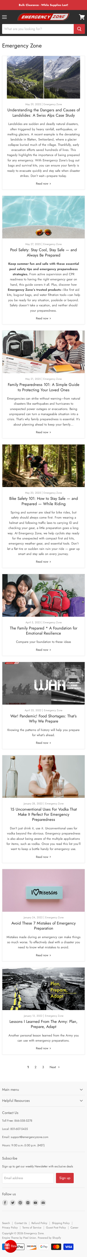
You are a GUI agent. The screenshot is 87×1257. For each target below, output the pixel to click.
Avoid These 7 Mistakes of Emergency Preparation (43, 925)
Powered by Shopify (49, 1238)
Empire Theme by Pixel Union (19, 1238)
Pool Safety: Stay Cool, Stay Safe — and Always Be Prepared (43, 252)
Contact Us (21, 1223)
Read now (42, 183)
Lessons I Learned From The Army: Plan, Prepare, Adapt (43, 1024)
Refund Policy (39, 1223)
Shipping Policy (61, 1223)
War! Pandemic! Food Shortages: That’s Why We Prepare (43, 718)
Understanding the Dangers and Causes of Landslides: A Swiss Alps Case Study (43, 112)
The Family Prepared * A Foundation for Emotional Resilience (43, 630)
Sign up (64, 1177)
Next (53, 1067)
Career (74, 1227)
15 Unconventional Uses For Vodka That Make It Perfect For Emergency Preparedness (43, 814)
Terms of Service (31, 1227)
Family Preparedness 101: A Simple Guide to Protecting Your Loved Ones (43, 387)
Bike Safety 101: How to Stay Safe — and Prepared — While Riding (43, 501)
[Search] (79, 29)
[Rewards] (10, 1246)
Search (6, 1223)
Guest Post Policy (56, 1227)
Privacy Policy (10, 1227)
